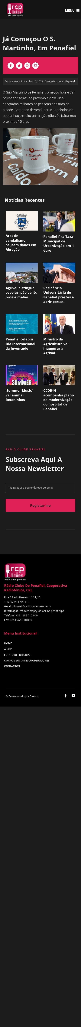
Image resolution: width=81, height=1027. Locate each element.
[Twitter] (19, 65)
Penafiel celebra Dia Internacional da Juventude (20, 344)
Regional (70, 81)
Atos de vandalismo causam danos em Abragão (21, 242)
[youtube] (73, 695)
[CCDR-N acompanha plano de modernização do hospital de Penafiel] (59, 375)
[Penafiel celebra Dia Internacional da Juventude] (22, 324)
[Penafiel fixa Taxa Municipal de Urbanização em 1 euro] (59, 221)
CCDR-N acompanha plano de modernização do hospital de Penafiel (58, 399)
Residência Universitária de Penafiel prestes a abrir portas (58, 295)
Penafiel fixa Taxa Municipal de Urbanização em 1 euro (58, 243)
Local (61, 81)
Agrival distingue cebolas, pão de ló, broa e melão (21, 292)
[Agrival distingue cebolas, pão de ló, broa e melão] (22, 273)
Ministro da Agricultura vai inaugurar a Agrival (56, 346)
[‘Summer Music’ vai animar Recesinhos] (22, 375)
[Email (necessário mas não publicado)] (35, 65)
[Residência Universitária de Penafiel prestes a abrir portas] (59, 273)
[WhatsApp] (27, 65)
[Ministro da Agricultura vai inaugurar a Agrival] (59, 324)
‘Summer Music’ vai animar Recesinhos (19, 395)
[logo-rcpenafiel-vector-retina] (15, 3)
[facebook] (66, 695)
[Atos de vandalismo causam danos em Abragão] (22, 221)
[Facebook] (11, 65)
